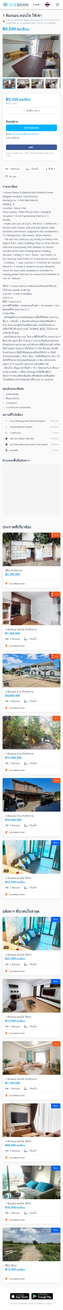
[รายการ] (57, 5)
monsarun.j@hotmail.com (25, 133)
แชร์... (31, 147)
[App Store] (19, 1296)
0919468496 (31, 127)
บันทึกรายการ (31, 110)
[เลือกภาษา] (48, 5)
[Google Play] (42, 1296)
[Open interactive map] (31, 489)
